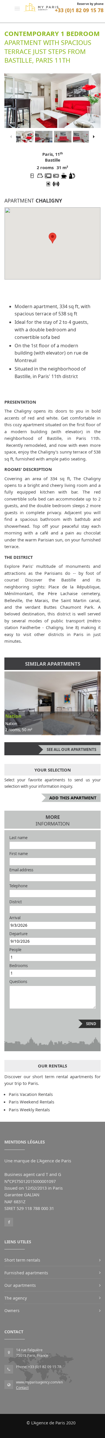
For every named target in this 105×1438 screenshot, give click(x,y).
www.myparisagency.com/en (39, 1382)
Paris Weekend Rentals (31, 1102)
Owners (12, 1310)
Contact (22, 1387)
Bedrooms (18, 965)
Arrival (14, 917)
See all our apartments (71, 749)
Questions (18, 981)
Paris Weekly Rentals (29, 1109)
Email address (21, 869)
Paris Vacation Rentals (31, 1094)
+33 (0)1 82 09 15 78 (79, 10)
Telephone (18, 885)
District (15, 901)
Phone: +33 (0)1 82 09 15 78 (38, 1366)
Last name (18, 837)
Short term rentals (22, 1260)
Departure (18, 933)
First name (18, 853)
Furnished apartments (26, 1273)
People (15, 949)
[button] (17, 8)
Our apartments (20, 1285)
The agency (15, 1298)
